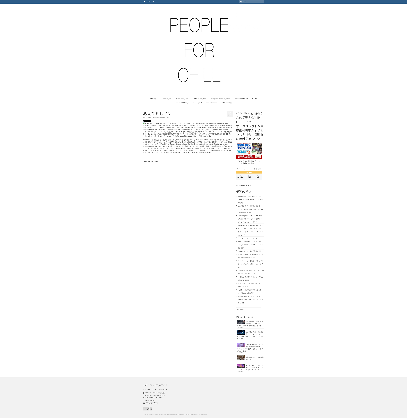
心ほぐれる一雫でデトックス (247, 238)
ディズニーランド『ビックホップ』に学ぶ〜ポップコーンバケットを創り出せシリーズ (250, 231)
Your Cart (150, 2)
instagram (162, 117)
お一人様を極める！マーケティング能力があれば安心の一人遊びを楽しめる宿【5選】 (250, 299)
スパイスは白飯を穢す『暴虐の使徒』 (250, 251)
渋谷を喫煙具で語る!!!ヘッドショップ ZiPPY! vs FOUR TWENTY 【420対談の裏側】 (250, 199)
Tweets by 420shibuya (243, 185)
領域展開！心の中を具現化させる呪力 (250, 225)
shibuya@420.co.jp (151, 403)
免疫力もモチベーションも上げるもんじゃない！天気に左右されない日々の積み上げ (250, 244)
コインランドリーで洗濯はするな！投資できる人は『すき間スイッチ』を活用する (250, 264)
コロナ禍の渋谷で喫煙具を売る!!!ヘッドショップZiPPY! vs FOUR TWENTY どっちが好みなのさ (250, 209)
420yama (148, 117)
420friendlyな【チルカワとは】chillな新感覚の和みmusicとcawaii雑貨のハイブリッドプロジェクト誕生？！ (251, 219)
